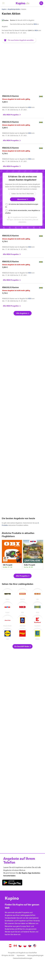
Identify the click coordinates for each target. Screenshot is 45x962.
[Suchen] (41, 3)
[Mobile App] (12, 883)
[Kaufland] (37, 621)
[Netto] (7, 594)
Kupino (4, 9)
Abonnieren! (22, 199)
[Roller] (7, 607)
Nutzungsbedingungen (35, 955)
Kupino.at (10, 946)
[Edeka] (37, 634)
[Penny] (22, 634)
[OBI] (37, 594)
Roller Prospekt (33, 554)
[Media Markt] (7, 621)
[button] (19, 40)
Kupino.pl (25, 946)
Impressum (21, 955)
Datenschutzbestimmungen (22, 958)
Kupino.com (34, 946)
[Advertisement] (22, 67)
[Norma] (22, 594)
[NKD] (22, 607)
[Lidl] (7, 634)
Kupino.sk (30, 946)
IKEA (35, 24)
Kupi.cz (20, 946)
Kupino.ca (15, 946)
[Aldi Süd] (22, 621)
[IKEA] (37, 607)
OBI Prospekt (12, 554)
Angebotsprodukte (14, 9)
